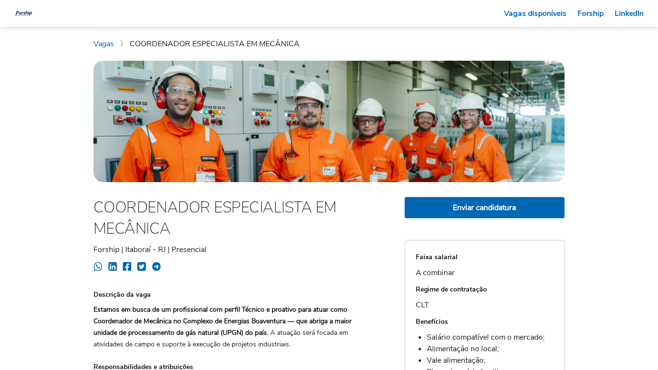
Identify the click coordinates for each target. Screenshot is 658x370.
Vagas (104, 44)
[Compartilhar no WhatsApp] (98, 268)
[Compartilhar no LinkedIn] (112, 268)
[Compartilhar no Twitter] (141, 268)
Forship (591, 13)
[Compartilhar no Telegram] (156, 268)
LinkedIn (629, 13)
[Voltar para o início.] (23, 13)
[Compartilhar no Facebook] (127, 268)
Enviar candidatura (484, 207)
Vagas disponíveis (535, 13)
